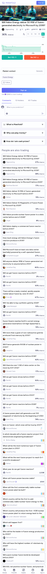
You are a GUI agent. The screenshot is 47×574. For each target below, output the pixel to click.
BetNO (34, 57)
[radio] (28, 34)
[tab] (6, 100)
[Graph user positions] (24, 34)
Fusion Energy (8, 77)
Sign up (41, 3)
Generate (39, 71)
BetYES (11, 57)
